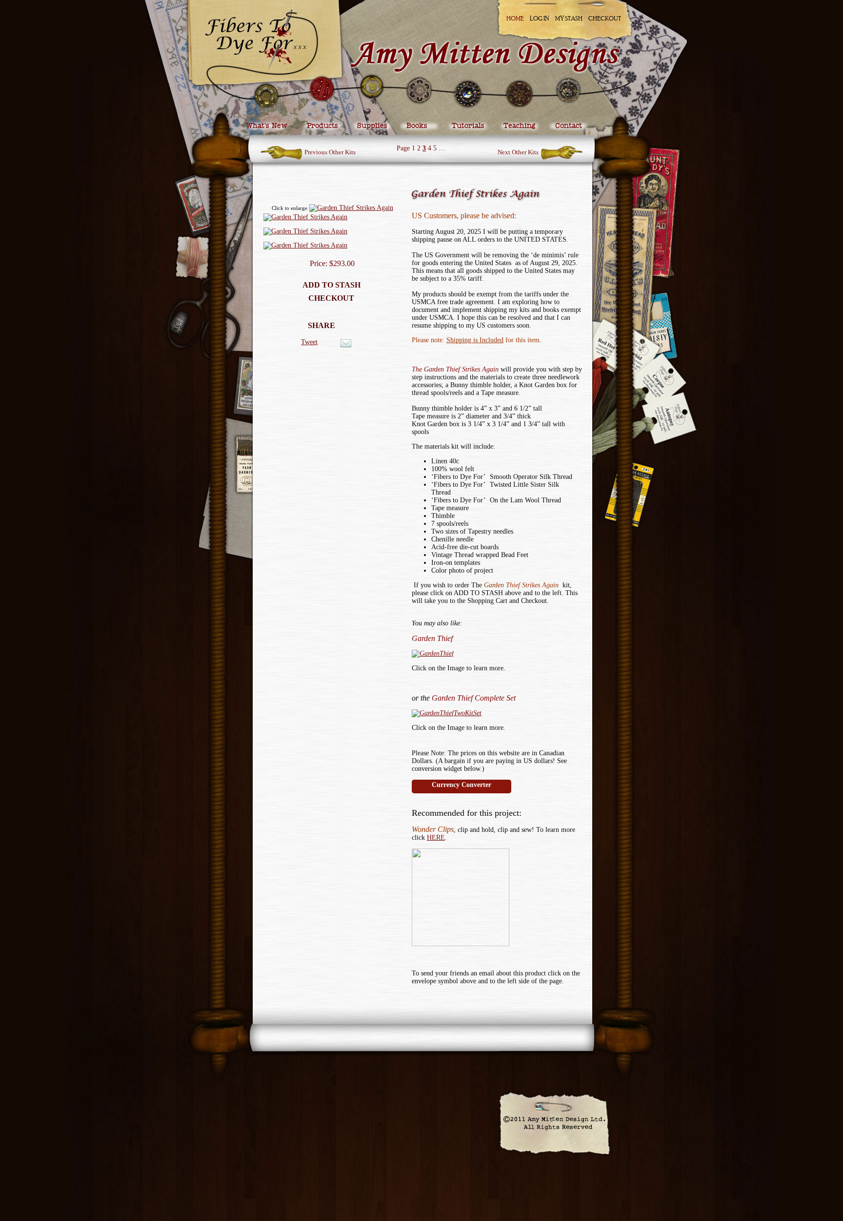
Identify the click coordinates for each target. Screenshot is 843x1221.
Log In (539, 18)
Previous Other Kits (330, 152)
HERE (436, 837)
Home (515, 18)
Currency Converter (461, 784)
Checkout (604, 18)
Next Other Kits (518, 152)
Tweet (309, 342)
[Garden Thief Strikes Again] (351, 207)
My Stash (568, 18)
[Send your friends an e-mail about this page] (346, 347)
